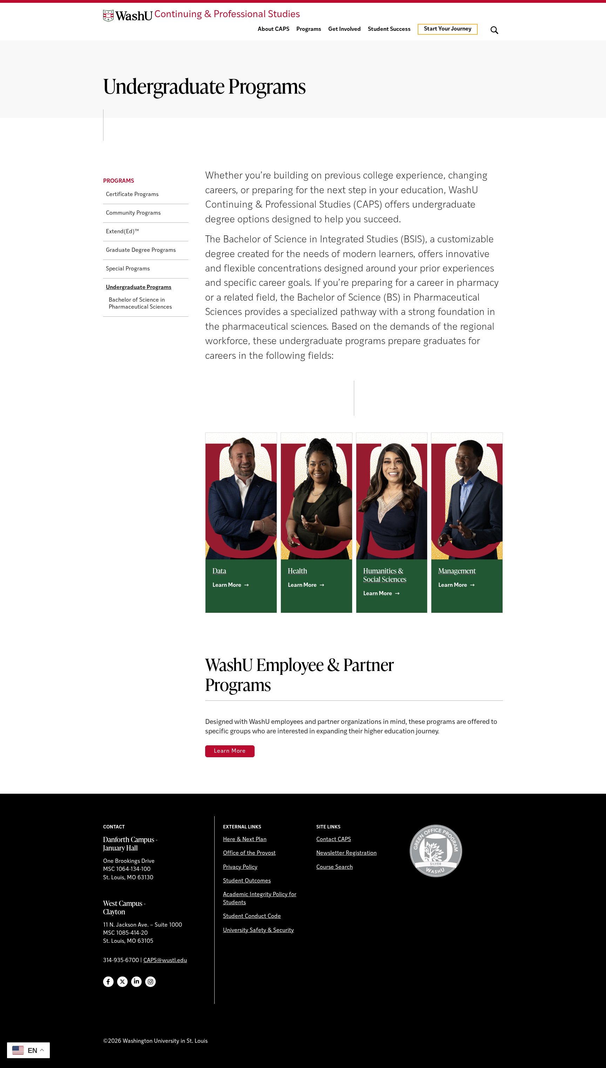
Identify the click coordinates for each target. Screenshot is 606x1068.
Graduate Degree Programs (141, 250)
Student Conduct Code (252, 916)
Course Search (334, 867)
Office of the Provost (249, 853)
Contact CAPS (333, 839)
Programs (308, 29)
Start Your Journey (447, 29)
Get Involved (344, 29)
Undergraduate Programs (138, 287)
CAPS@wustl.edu (165, 960)
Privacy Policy (240, 867)
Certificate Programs (132, 194)
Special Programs (128, 269)
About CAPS (273, 29)
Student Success (389, 29)
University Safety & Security (258, 930)
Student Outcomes (247, 881)
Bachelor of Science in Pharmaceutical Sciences (140, 303)
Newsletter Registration (346, 853)
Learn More (230, 751)
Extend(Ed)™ (122, 232)
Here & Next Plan (245, 839)
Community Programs (133, 213)
